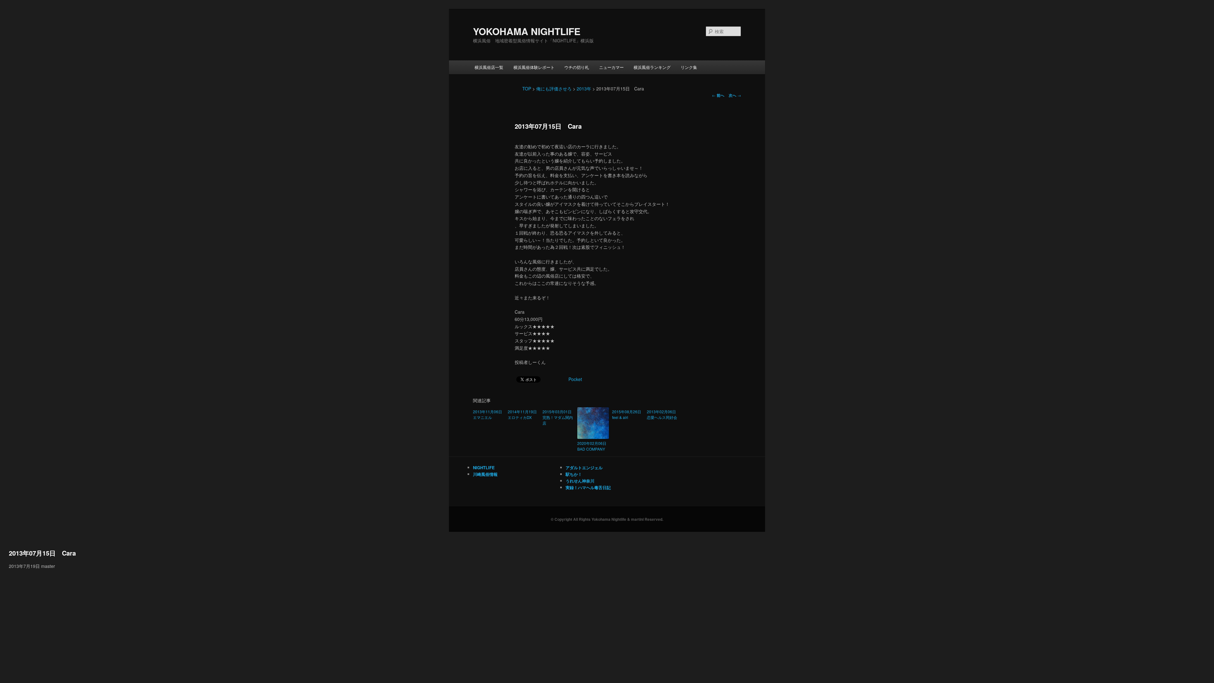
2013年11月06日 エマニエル (489, 414)
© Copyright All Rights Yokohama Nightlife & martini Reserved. (607, 519)
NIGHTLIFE (484, 468)
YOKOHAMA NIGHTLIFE (526, 31)
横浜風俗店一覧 (489, 67)
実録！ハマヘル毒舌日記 (588, 487)
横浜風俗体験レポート (534, 67)
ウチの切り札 (576, 67)
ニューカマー (611, 67)
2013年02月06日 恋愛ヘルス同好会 (662, 414)
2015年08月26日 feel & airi (628, 414)
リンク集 (689, 67)
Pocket (575, 379)
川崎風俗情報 (485, 474)
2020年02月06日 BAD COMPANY (593, 446)
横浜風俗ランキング (652, 67)
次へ (735, 95)
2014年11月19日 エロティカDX (523, 414)
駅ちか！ (574, 474)
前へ (718, 95)
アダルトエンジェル (584, 468)
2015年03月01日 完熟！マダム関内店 (558, 417)
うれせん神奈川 (580, 481)
